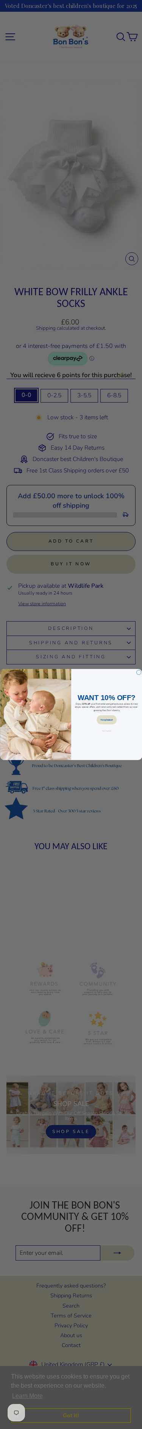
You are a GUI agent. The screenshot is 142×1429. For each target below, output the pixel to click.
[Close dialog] (138, 672)
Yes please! (106, 720)
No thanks (106, 731)
